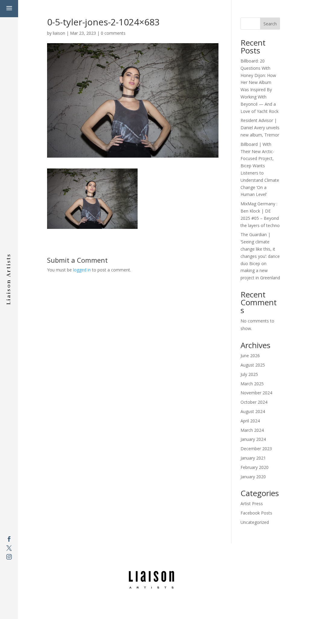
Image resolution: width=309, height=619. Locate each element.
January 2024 (253, 439)
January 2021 (253, 458)
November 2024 (256, 393)
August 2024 (253, 411)
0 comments (113, 33)
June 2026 (250, 355)
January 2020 (253, 476)
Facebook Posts (256, 513)
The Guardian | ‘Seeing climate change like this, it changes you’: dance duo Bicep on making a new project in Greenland (260, 256)
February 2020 (255, 467)
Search (270, 24)
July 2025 (249, 374)
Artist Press (252, 503)
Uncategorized (255, 522)
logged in (82, 270)
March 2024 (252, 430)
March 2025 (252, 383)
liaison (59, 33)
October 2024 (254, 402)
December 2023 (256, 448)
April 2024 (250, 421)
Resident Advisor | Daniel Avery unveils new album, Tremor (260, 127)
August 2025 (253, 365)
